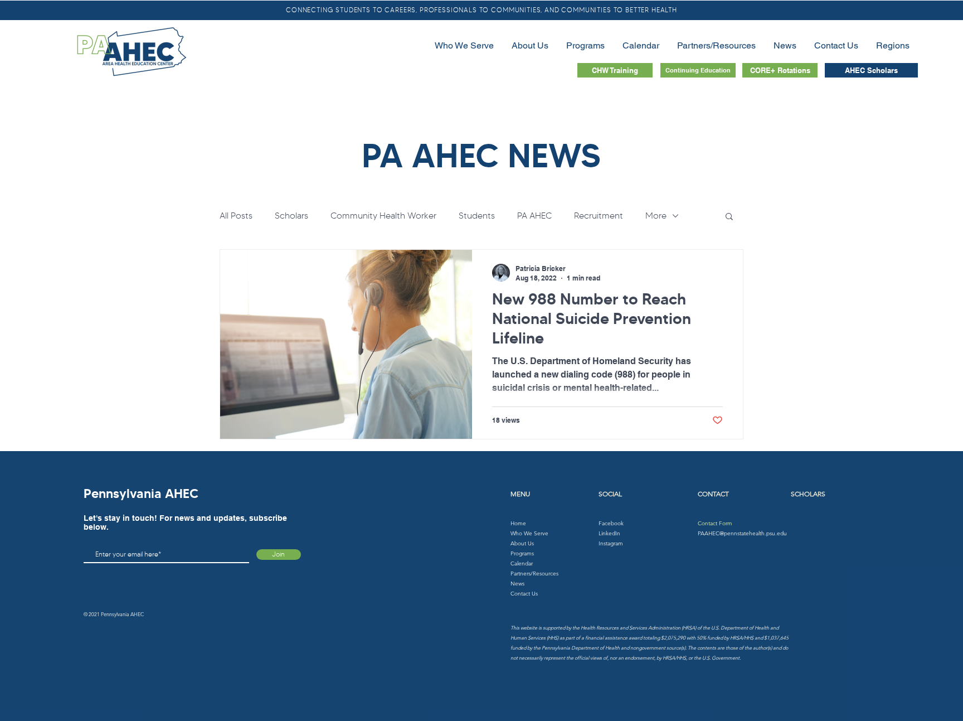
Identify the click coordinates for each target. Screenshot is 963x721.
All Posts (236, 215)
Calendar (521, 563)
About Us (522, 543)
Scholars (291, 215)
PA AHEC (534, 215)
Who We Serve (529, 533)
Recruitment (598, 215)
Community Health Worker (383, 215)
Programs (522, 553)
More (656, 215)
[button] (729, 217)
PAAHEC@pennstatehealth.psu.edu (742, 533)
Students (477, 215)
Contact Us (524, 593)
